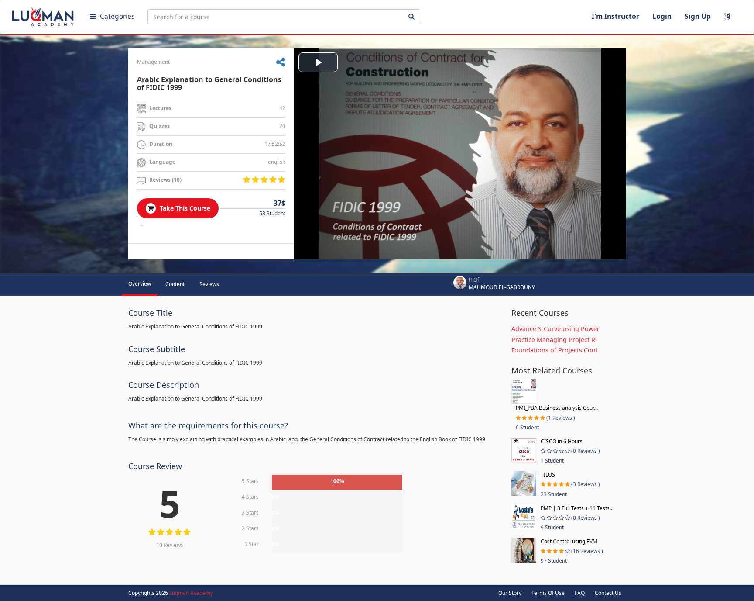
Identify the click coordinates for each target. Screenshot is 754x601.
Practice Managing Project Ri (554, 339)
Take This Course (184, 208)
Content (175, 284)
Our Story (509, 593)
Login (662, 16)
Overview (139, 283)
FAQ (580, 593)
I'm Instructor (615, 16)
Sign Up (698, 16)
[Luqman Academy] (44, 15)
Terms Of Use (548, 593)
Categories (117, 16)
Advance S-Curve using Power (555, 329)
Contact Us (608, 593)
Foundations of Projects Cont (554, 350)
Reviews (209, 284)
